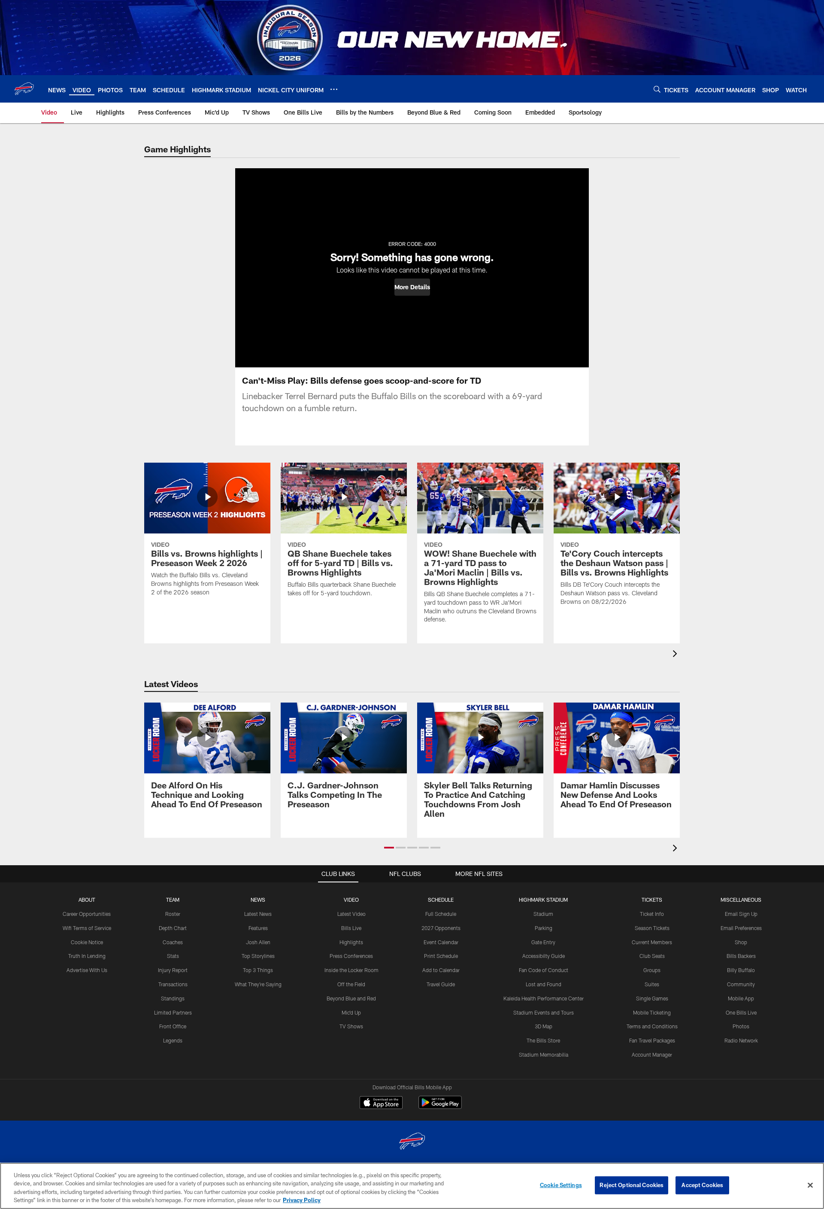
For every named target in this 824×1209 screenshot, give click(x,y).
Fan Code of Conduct (543, 970)
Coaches (173, 942)
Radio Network (741, 1040)
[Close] (810, 1185)
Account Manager (652, 1054)
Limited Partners (173, 1012)
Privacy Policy (302, 1200)
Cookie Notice (87, 942)
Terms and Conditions (652, 1026)
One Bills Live (741, 1012)
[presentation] (676, 654)
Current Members (652, 942)
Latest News (258, 914)
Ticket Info (652, 914)
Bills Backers (741, 956)
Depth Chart (173, 928)
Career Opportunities (87, 914)
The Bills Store (543, 1040)
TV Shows (351, 1026)
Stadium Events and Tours (543, 1012)
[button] (412, 287)
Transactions (173, 984)
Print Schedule (441, 956)
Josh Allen (258, 942)
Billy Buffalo (741, 970)
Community (741, 984)
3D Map (543, 1026)
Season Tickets (652, 928)
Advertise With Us (87, 970)
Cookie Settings (561, 1185)
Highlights (351, 942)
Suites (652, 984)
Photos (741, 1026)
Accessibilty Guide (543, 956)
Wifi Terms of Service (87, 928)
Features (258, 928)
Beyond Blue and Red (351, 998)
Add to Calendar (441, 970)
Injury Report (173, 970)
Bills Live (351, 928)
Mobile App (741, 998)
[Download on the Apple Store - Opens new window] (381, 1103)
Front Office (172, 1026)
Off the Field (351, 984)
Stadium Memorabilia (543, 1054)
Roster (172, 914)
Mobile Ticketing (652, 1012)
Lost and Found (543, 984)
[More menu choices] (333, 89)
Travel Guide (441, 984)
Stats (173, 956)
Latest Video (351, 914)
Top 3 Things (258, 970)
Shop (741, 942)
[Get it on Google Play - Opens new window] (440, 1106)
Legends (172, 1040)
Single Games (652, 998)
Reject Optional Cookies (631, 1185)
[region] (412, 1186)
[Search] (657, 89)
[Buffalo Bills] (412, 1142)
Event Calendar (441, 942)
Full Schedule (440, 914)
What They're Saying (258, 984)
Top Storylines (258, 956)
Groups (651, 970)
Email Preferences (741, 928)
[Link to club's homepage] (24, 89)
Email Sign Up (741, 914)
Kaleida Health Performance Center (543, 998)
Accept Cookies (702, 1185)
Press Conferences (351, 956)
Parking (543, 928)
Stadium (543, 914)
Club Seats (652, 956)
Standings (173, 998)
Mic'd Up (351, 1012)
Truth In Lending (87, 956)
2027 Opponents (440, 928)
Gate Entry (543, 942)
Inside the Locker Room (351, 970)
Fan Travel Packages (652, 1040)
